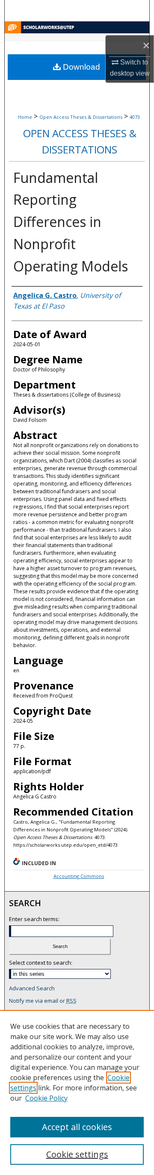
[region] (77, 1092)
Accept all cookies (77, 1127)
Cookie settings (77, 1154)
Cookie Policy (46, 1098)
